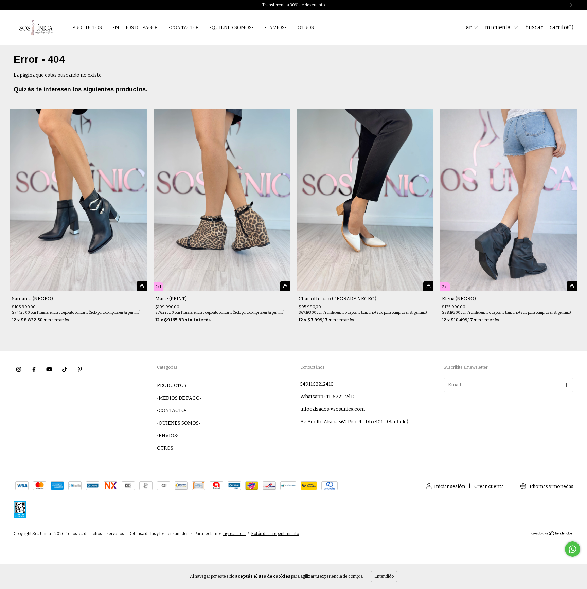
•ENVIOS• (275, 28)
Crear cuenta (489, 487)
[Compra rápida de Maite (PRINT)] (285, 286)
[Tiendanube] (552, 534)
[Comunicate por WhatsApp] (572, 549)
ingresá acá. (234, 533)
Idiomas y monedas (551, 487)
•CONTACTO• (184, 28)
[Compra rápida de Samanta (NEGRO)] (142, 286)
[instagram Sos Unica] (19, 369)
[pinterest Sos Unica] (80, 369)
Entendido (384, 576)
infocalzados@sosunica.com (332, 409)
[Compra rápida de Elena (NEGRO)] (572, 286)
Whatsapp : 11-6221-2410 (328, 397)
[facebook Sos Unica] (34, 369)
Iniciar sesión (449, 487)
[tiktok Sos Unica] (64, 369)
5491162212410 (317, 384)
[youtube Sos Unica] (49, 369)
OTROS (306, 28)
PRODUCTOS (87, 28)
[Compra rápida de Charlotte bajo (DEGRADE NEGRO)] (428, 286)
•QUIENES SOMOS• (231, 28)
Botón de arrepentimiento (275, 533)
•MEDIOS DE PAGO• (135, 28)
